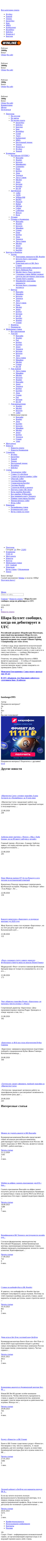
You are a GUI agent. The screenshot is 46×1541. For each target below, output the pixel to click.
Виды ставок (11, 569)
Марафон (19, 228)
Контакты (10, 1526)
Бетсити (19, 162)
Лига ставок (21, 241)
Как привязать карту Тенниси (23, 496)
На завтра (15, 118)
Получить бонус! (8, 580)
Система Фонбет (18, 485)
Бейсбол (9, 32)
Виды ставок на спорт (20, 512)
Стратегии (10, 452)
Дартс (18, 136)
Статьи (9, 470)
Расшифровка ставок (19, 507)
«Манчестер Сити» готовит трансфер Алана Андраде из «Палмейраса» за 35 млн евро (19, 797)
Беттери (19, 184)
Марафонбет (21, 164)
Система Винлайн (18, 481)
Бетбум (19, 171)
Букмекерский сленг (19, 509)
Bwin (18, 215)
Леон (18, 173)
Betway (19, 213)
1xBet (18, 193)
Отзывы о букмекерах (20, 219)
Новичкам (10, 505)
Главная (4, 599)
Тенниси (19, 175)
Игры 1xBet (16, 503)
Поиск (8, 572)
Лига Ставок (21, 177)
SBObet (19, 206)
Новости (9, 446)
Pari (17, 340)
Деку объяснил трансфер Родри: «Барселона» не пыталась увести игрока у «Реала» (21, 1002)
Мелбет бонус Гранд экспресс (28, 272)
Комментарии (7, 105)
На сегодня (15, 116)
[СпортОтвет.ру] (20, 8)
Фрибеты (15, 325)
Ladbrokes (20, 210)
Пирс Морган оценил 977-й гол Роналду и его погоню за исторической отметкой (20, 879)
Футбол (9, 14)
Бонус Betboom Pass (24, 270)
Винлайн (19, 158)
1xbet (18, 441)
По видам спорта (18, 120)
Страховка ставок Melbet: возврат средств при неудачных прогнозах (30, 275)
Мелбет (19, 180)
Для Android (16, 369)
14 (15, 550)
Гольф (18, 133)
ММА (8, 25)
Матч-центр (11, 443)
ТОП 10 (9, 554)
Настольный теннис (24, 142)
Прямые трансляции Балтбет (23, 498)
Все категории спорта (10, 10)
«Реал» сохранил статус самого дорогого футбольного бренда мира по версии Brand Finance (22, 961)
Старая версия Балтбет (20, 483)
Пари (18, 169)
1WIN (18, 195)
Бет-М (18, 188)
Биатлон (9, 36)
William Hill (20, 197)
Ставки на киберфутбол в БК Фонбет (16, 1287)
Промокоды (16, 327)
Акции (14, 254)
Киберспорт (11, 27)
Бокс (8, 23)
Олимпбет (20, 166)
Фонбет (19, 160)
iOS (7, 565)
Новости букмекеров (19, 450)
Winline (21, 578)
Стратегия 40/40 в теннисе (22, 487)
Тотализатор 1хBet (18, 472)
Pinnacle (19, 202)
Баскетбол (10, 21)
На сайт (10, 55)
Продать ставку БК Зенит (21, 490)
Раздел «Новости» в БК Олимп (14, 1439)
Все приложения (18, 331)
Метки (4, 107)
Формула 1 (10, 34)
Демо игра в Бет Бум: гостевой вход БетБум (19, 1337)
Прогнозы (10, 114)
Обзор (3, 55)
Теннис (9, 19)
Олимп (19, 230)
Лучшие (14, 217)
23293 (23, 550)
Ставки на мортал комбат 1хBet (24, 476)
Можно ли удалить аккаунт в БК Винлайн (18, 1133)
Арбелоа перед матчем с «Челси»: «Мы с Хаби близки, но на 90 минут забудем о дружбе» (20, 838)
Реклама (9, 1528)
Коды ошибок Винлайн (20, 492)
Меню (3, 592)
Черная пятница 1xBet (20, 501)
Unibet (18, 208)
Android (13, 565)
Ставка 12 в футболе (19, 474)
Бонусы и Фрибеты (14, 252)
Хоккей (9, 16)
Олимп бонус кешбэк (25, 279)
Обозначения (23, 569)
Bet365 (18, 199)
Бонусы (14, 290)
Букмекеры (10, 153)
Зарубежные (16, 191)
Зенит (18, 182)
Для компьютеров (18, 404)
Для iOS (14, 334)
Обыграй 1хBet (17, 479)
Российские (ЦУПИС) (20, 155)
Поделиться (6, 110)
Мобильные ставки (14, 329)
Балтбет (19, 186)
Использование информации (18, 1524)
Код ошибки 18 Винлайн (21, 494)
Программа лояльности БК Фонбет (30, 257)
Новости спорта (17, 448)
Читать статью (7, 1150)
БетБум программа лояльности (28, 268)
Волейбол (10, 30)
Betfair (18, 204)
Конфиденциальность (15, 1521)
